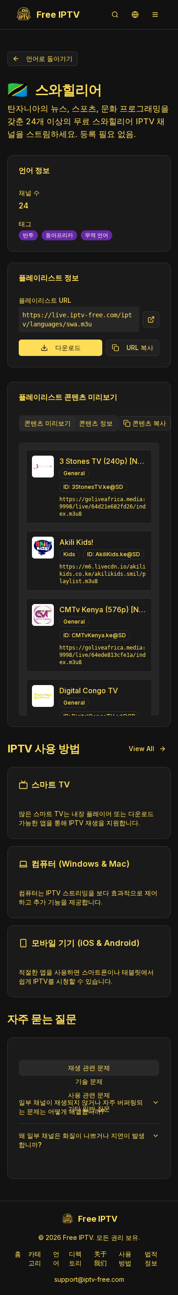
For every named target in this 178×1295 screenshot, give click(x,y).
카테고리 (34, 1258)
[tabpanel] (89, 579)
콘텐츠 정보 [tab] (96, 423)
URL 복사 (139, 347)
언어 (56, 1258)
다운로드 (68, 347)
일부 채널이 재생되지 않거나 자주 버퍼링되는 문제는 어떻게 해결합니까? (81, 1106)
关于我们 (100, 1258)
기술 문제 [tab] (89, 1081)
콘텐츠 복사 (149, 423)
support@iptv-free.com (89, 1279)
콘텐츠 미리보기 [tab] (47, 423)
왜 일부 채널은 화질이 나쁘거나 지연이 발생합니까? (82, 1140)
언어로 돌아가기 (49, 58)
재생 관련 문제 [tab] (89, 1068)
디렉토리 (75, 1258)
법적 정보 (151, 1258)
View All (141, 748)
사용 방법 (125, 1258)
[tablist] (68, 423)
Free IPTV (58, 14)
